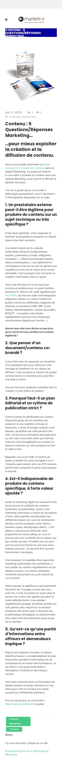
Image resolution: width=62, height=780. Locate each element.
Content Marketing (22, 117)
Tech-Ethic (11, 295)
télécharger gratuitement (19, 703)
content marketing (15, 721)
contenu (14, 729)
